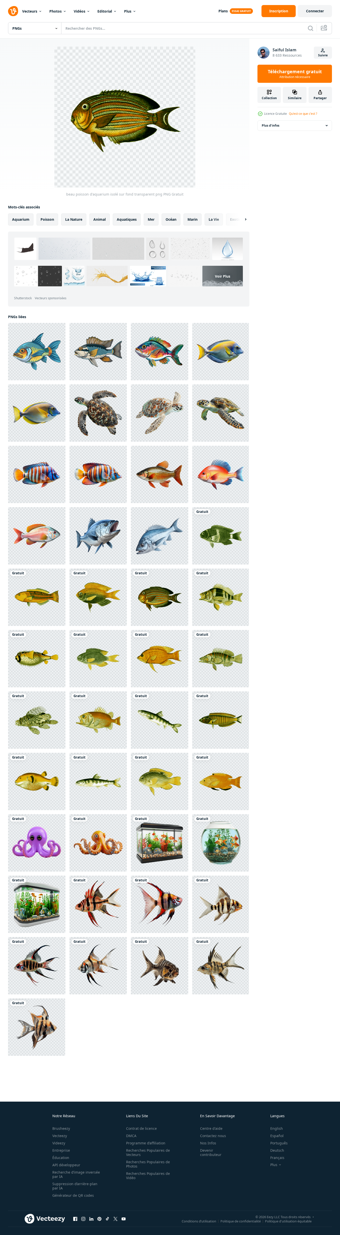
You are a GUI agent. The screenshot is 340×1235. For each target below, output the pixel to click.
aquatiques (127, 219)
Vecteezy (59, 1135)
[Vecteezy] (13, 11)
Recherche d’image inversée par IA (76, 1174)
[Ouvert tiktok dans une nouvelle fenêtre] (107, 1219)
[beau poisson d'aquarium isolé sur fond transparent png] (220, 536)
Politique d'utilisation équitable (288, 1221)
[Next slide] (241, 219)
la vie (214, 219)
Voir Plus (222, 276)
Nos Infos (208, 1143)
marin (192, 219)
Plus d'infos (270, 125)
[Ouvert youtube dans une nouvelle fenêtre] (124, 1219)
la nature (73, 219)
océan (171, 219)
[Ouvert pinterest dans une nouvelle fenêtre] (99, 1219)
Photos (55, 11)
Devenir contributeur (210, 1152)
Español (277, 1135)
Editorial (104, 11)
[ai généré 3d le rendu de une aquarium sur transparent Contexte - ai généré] (159, 843)
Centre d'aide (211, 1128)
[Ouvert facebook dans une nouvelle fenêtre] (75, 1219)
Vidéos (79, 11)
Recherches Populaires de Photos (148, 1164)
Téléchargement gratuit (295, 73)
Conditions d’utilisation (199, 1221)
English (276, 1128)
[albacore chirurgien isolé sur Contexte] (220, 351)
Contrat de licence (141, 1128)
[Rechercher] (311, 28)
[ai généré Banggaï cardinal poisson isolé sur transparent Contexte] (98, 904)
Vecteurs (29, 11)
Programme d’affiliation (145, 1143)
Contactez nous (213, 1135)
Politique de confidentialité (240, 1221)
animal (99, 219)
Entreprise (61, 1150)
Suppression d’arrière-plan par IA (74, 1185)
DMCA (131, 1135)
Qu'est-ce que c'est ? (303, 113)
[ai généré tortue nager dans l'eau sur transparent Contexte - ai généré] (98, 413)
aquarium (20, 219)
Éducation (60, 1157)
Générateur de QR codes (73, 1195)
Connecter (315, 11)
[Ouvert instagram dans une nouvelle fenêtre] (83, 1219)
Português (279, 1143)
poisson (47, 219)
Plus (127, 11)
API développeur (66, 1165)
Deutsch (277, 1150)
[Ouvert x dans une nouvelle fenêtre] (116, 1219)
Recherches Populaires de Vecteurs (148, 1152)
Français (277, 1157)
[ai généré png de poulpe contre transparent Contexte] (36, 843)
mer (151, 219)
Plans (223, 11)
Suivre (323, 55)
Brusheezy (61, 1128)
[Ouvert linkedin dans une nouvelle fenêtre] (91, 1219)
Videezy (58, 1143)
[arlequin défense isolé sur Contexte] (36, 474)
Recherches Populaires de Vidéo (148, 1175)
